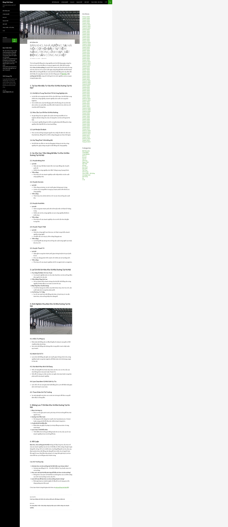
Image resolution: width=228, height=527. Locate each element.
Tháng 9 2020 (86, 113)
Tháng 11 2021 (86, 100)
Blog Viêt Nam (8, 2)
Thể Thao (84, 170)
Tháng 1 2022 (86, 97)
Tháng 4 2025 (86, 36)
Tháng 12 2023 (86, 61)
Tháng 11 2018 (86, 130)
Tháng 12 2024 (86, 42)
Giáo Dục (84, 160)
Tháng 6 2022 (86, 89)
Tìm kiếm (5, 37)
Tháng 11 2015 (86, 138)
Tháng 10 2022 (86, 84)
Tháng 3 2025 (86, 37)
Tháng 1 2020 (86, 126)
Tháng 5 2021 (86, 105)
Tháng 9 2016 (86, 137)
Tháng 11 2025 (86, 26)
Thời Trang (85, 171)
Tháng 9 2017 (86, 135)
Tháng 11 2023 (86, 63)
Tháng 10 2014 (86, 142)
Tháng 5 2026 (86, 18)
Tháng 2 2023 (86, 77)
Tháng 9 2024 (86, 47)
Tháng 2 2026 (86, 21)
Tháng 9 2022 (86, 85)
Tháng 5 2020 (86, 119)
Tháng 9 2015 (86, 140)
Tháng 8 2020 (86, 114)
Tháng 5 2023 (86, 73)
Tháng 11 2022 (86, 82)
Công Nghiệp (64, 2)
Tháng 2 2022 (86, 95)
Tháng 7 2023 (86, 69)
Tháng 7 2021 (86, 101)
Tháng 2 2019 (86, 129)
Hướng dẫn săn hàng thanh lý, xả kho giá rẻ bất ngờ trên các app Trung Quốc (10, 68)
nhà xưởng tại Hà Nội (62, 487)
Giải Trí (84, 159)
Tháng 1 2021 (86, 106)
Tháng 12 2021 (86, 98)
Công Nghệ (85, 152)
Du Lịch (72, 2)
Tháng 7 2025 (86, 31)
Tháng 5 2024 (86, 53)
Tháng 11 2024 (86, 44)
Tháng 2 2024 (86, 58)
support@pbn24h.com (8, 92)
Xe (83, 178)
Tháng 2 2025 (86, 39)
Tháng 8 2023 (86, 68)
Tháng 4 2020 (86, 121)
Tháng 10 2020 (86, 111)
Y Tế (106, 2)
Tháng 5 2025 (86, 34)
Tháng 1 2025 (86, 41)
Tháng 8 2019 (86, 127)
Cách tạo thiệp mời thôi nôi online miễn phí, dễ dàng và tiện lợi (47, 498)
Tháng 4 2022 (86, 92)
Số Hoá (84, 165)
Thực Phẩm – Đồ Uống (97, 2)
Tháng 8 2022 (86, 87)
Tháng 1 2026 (86, 23)
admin (44, 58)
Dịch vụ (84, 155)
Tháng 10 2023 (86, 65)
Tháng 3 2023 (86, 76)
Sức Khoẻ (85, 167)
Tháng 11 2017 (86, 134)
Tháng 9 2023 (86, 66)
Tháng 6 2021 (86, 103)
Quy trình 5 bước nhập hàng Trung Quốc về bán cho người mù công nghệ (10, 55)
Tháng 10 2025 (86, 28)
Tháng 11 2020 (86, 109)
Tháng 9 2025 (86, 29)
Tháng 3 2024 (86, 57)
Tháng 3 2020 (86, 122)
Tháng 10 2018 (86, 132)
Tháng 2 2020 (86, 124)
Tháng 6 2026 (86, 17)
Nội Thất (87, 2)
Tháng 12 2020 (86, 108)
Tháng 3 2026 (86, 20)
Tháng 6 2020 (86, 118)
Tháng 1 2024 (86, 60)
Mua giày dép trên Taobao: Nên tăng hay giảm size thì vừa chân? (10, 63)
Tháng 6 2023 (86, 71)
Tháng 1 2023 (86, 79)
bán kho (64, 74)
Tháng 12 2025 (86, 25)
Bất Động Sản (55, 2)
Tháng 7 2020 (86, 116)
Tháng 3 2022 (86, 93)
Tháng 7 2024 (86, 50)
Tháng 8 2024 (86, 49)
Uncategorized (86, 175)
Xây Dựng (85, 176)
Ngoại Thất (79, 2)
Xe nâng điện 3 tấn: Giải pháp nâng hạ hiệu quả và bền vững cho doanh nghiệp (49, 505)
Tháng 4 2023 (86, 74)
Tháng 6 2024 (86, 52)
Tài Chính (84, 168)
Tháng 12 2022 (86, 81)
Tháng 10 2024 (86, 45)
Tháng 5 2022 (86, 90)
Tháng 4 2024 (86, 55)
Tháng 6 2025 (86, 33)
